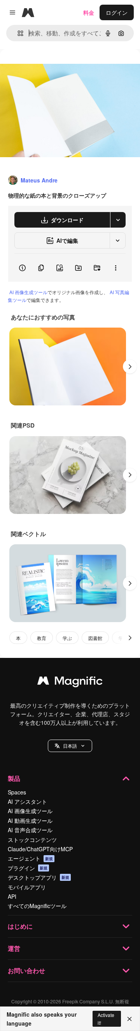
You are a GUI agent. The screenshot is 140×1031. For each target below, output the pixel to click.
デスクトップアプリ (38, 877)
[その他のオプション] (115, 267)
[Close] (129, 1019)
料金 (88, 12)
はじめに (20, 926)
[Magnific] (70, 682)
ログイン (117, 12)
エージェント (30, 858)
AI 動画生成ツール (30, 820)
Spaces (17, 792)
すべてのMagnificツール (37, 906)
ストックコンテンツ (32, 839)
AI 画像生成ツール (28, 292)
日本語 (70, 745)
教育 (41, 638)
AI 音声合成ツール (30, 830)
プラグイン (27, 868)
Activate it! (106, 1019)
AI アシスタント (27, 801)
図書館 (95, 638)
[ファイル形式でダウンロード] (118, 220)
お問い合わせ (26, 970)
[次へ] (130, 366)
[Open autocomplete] (17, 33)
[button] (70, 746)
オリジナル (53, 67)
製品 (14, 778)
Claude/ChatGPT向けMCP (40, 849)
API (12, 896)
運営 (14, 948)
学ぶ (67, 638)
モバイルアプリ (27, 887)
